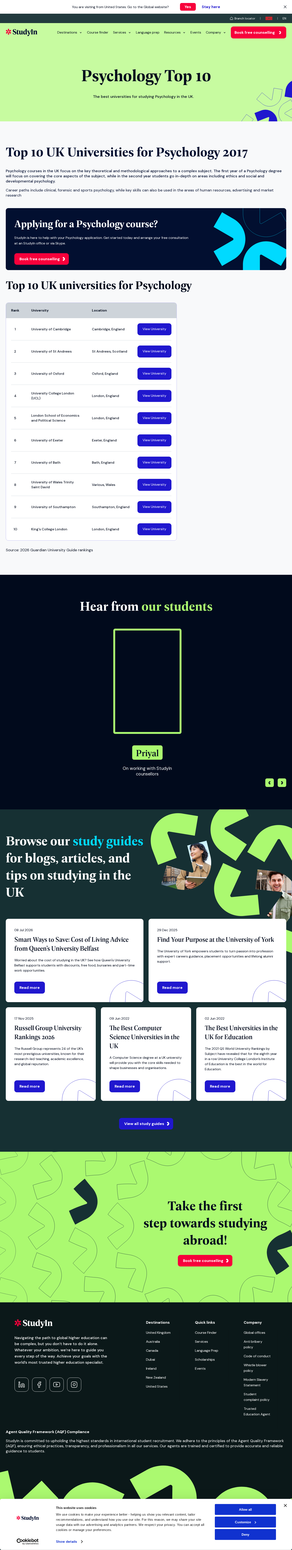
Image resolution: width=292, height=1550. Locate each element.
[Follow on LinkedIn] (22, 1385)
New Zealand (156, 1377)
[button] (282, 783)
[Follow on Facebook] (39, 1385)
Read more (29, 987)
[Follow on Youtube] (57, 1385)
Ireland (151, 1368)
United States (157, 1386)
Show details (66, 1542)
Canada (152, 1350)
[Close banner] (285, 1505)
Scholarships (205, 1359)
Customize (243, 1522)
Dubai (150, 1359)
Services (119, 32)
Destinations (67, 32)
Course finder (97, 32)
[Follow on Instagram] (74, 1385)
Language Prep (206, 1350)
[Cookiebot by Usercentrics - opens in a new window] (27, 1541)
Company (213, 32)
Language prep (147, 32)
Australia (153, 1341)
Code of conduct (257, 1356)
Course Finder (206, 1332)
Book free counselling (254, 32)
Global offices (254, 1332)
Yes (188, 6)
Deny (245, 1534)
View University (154, 329)
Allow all (245, 1509)
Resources (172, 32)
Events (195, 32)
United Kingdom (158, 1332)
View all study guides (144, 1123)
